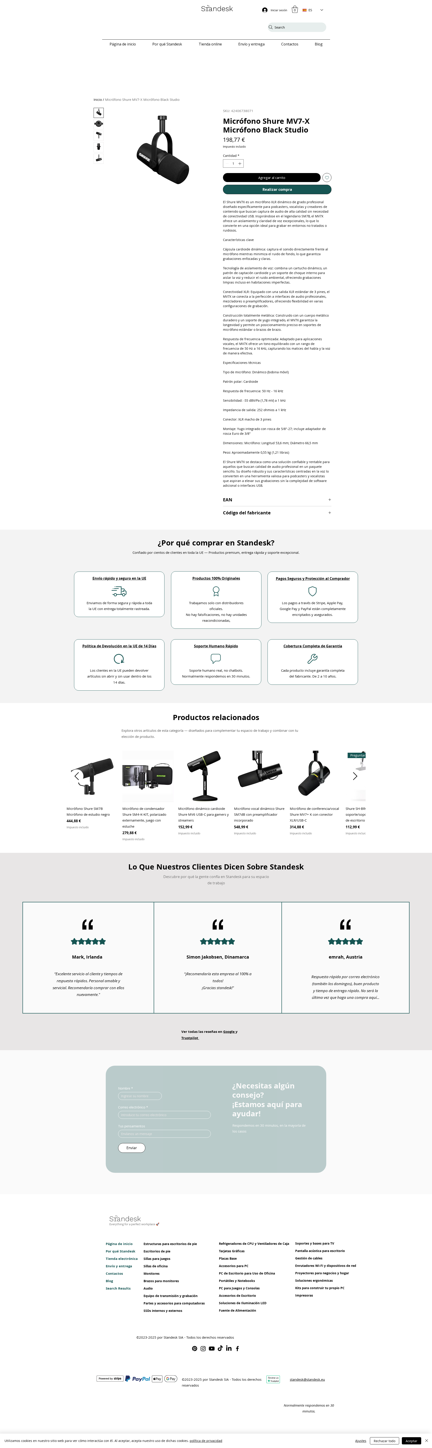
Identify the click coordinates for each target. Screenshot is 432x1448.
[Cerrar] (426, 1440)
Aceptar (411, 1441)
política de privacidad (206, 1441)
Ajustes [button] (360, 1441)
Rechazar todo (384, 1441)
